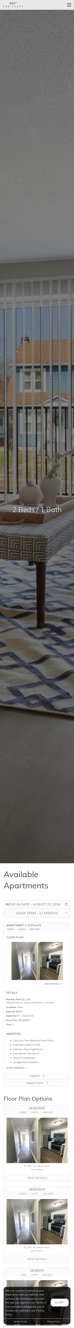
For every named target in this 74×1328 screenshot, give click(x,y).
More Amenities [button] (15, 1067)
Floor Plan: (12, 1020)
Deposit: (10, 1011)
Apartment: (12, 1015)
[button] (66, 904)
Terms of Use (20, 1321)
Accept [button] (60, 1302)
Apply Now (35, 1083)
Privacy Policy (53, 1321)
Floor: (9, 1024)
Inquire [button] (35, 1076)
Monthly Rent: (14, 999)
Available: (11, 1007)
